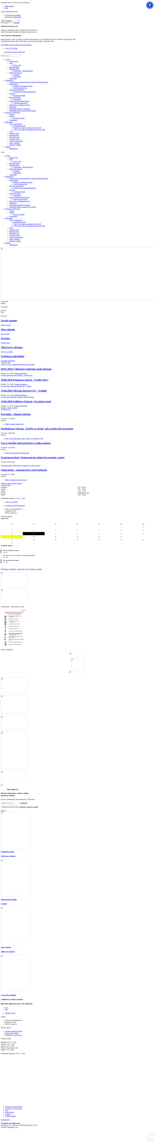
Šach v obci (17, 65)
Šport (11, 63)
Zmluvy (12, 114)
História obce (13, 61)
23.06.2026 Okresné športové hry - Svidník (24, 390)
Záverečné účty (14, 137)
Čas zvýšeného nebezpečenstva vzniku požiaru (26, 443)
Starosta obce (13, 84)
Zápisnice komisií (19, 95)
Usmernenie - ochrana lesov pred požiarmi (24, 470)
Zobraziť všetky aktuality (9, 408)
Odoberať (24, 803)
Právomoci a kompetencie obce (19, 105)
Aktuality (16, 75)
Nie (6, 1009)
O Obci (7, 59)
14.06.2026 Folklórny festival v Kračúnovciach (26, 401)
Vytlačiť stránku (10, 1116)
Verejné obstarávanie (20, 103)
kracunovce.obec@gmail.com (15, 52)
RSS (6, 8)
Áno (6, 1008)
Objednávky (13, 120)
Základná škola (14, 67)
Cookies (8, 1114)
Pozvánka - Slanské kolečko (16, 414)
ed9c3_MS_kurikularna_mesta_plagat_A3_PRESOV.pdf (24, 438)
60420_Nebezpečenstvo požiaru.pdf (17, 453)
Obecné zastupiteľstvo (16, 90)
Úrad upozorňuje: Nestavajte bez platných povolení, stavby (33, 457)
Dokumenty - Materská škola (23, 71)
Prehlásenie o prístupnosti (13, 1035)
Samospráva (9, 80)
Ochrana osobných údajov (14, 1031)
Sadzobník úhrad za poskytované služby (22, 111)
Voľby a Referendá (15, 124)
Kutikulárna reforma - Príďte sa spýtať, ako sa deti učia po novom (37, 428)
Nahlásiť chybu (10, 1013)
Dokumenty (17, 99)
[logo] (16, 45)
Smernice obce (14, 133)
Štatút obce (13, 107)
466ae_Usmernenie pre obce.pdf (16, 480)
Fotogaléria (17, 76)
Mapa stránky (9, 6)
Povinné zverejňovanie (12, 112)
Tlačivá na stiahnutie (16, 141)
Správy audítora (14, 143)
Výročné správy (14, 139)
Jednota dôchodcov (15, 73)
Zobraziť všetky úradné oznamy (11, 483)
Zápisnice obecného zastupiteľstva (24, 92)
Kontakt (7, 147)
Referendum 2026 (19, 126)
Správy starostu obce (20, 88)
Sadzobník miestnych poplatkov (20, 109)
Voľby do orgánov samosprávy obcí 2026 (27, 128)
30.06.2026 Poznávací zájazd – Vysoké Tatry (24, 379)
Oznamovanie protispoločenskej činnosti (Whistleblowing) (28, 82)
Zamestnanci (13, 148)
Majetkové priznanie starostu (23, 86)
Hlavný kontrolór (15, 97)
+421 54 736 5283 (11, 48)
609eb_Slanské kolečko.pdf (14, 424)
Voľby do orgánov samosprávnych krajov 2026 (29, 130)
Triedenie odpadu (15, 145)
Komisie (12, 93)
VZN (11, 131)
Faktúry (11, 116)
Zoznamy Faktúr (19, 118)
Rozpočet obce (14, 135)
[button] (150, 5)
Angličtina (17, 15)
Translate (16, 23)
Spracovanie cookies (12, 1033)
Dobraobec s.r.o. (12, 1127)
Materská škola (14, 69)
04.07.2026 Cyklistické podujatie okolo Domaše (26, 369)
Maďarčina (17, 17)
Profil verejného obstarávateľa (19, 101)
